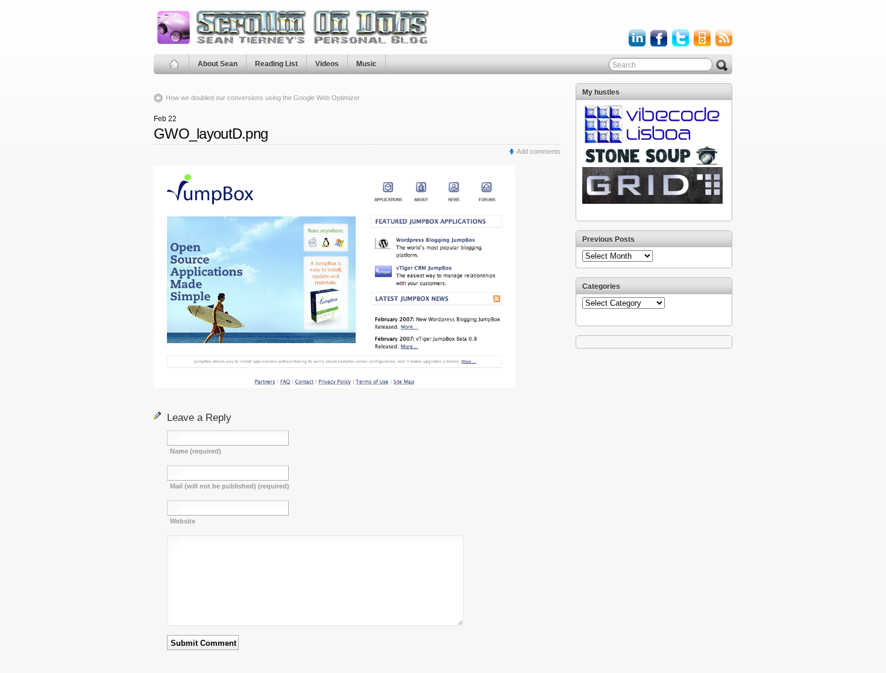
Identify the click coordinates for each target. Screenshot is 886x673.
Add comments (539, 151)
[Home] (174, 64)
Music (366, 64)
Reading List (276, 64)
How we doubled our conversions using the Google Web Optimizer (263, 97)
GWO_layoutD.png (211, 133)
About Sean (217, 64)
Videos (327, 64)
